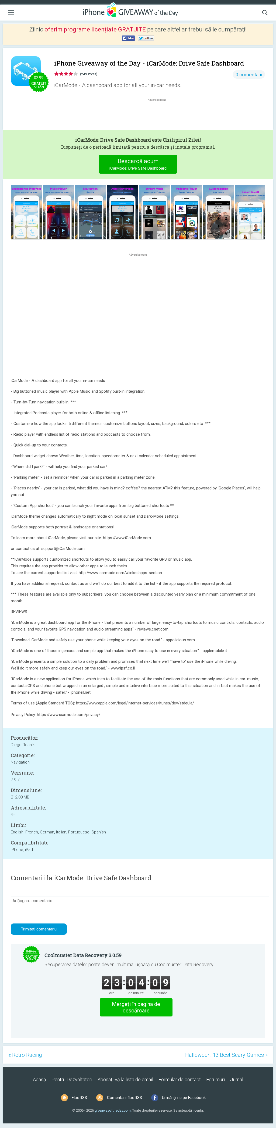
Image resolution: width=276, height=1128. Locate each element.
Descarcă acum (138, 164)
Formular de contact (179, 1079)
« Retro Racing (25, 1055)
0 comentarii (249, 74)
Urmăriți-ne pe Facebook (184, 1097)
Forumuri (215, 1079)
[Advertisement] (159, 115)
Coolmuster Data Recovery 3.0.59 (83, 955)
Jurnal (236, 1079)
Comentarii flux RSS (124, 1097)
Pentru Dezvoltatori (71, 1079)
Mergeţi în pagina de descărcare (136, 1007)
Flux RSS (79, 1097)
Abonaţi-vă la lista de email (125, 1079)
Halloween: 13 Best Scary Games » (226, 1055)
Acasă (39, 1079)
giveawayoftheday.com (113, 1110)
